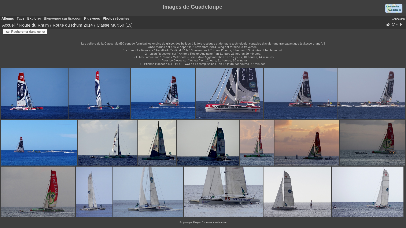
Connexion (398, 18)
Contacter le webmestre (214, 222)
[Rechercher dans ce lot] (388, 24)
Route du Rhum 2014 (73, 25)
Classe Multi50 (110, 25)
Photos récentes (116, 18)
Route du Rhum (34, 25)
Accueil (8, 25)
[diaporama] (400, 24)
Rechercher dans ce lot (28, 31)
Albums (7, 18)
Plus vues (92, 18)
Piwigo (196, 222)
